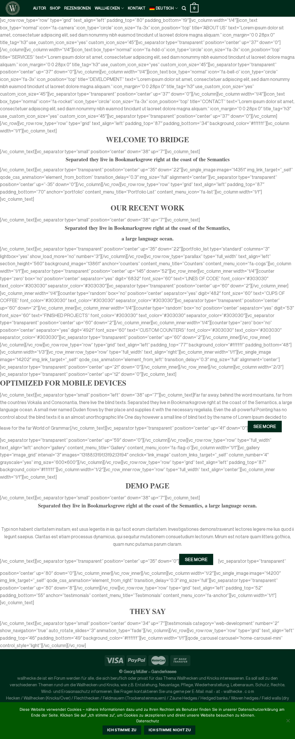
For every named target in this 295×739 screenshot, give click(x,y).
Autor (39, 8)
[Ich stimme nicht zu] (288, 722)
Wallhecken (107, 8)
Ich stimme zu (122, 730)
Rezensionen (77, 8)
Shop (55, 8)
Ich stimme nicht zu (170, 730)
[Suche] (184, 8)
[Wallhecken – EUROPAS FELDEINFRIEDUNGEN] (14, 8)
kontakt (136, 8)
